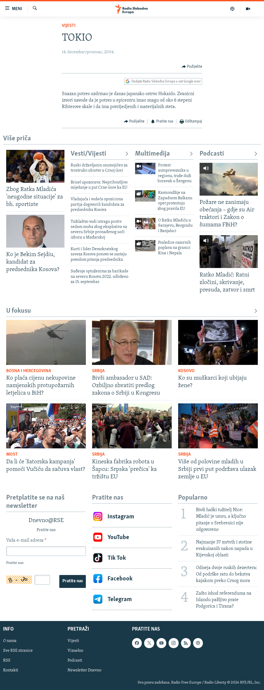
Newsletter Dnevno (84, 671)
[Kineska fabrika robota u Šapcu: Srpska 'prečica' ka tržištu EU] (132, 425)
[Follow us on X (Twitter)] (149, 643)
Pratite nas (72, 581)
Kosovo (186, 371)
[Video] (248, 8)
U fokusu (18, 311)
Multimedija (152, 153)
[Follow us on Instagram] (173, 643)
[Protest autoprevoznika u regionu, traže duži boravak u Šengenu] (145, 168)
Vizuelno (75, 651)
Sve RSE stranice (18, 651)
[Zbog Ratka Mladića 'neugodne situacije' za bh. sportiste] (35, 166)
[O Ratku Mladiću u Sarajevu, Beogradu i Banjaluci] (145, 223)
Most (12, 454)
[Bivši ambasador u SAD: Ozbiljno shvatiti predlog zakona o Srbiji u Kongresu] (132, 342)
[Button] (192, 66)
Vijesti (69, 26)
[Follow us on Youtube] (161, 643)
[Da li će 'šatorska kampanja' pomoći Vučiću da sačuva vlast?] (46, 425)
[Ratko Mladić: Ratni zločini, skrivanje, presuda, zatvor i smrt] (229, 251)
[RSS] (186, 643)
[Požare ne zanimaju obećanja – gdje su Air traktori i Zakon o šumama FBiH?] (229, 179)
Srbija (98, 371)
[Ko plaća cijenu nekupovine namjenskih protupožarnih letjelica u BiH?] (46, 342)
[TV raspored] (198, 643)
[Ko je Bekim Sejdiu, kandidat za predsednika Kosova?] (35, 231)
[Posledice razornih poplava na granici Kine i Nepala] (145, 245)
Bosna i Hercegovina (28, 371)
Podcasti (212, 153)
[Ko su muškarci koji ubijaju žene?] (218, 342)
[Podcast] (232, 8)
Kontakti (10, 671)
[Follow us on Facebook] (137, 643)
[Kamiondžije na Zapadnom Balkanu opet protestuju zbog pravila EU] (145, 196)
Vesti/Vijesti (88, 153)
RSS (6, 661)
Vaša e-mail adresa (26, 540)
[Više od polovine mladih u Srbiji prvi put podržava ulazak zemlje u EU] (218, 425)
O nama (9, 641)
